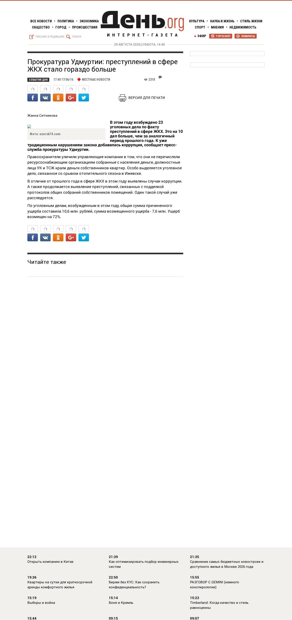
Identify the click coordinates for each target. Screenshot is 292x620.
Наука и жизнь (222, 21)
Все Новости (41, 21)
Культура (196, 21)
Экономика (89, 21)
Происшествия (84, 27)
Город (60, 27)
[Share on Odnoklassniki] (58, 93)
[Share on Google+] (71, 93)
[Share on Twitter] (83, 93)
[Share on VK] (45, 93)
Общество (41, 27)
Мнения (217, 27)
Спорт (200, 27)
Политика (65, 21)
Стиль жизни (251, 21)
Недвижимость (242, 27)
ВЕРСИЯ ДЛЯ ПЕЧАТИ (146, 97)
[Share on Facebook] (32, 93)
